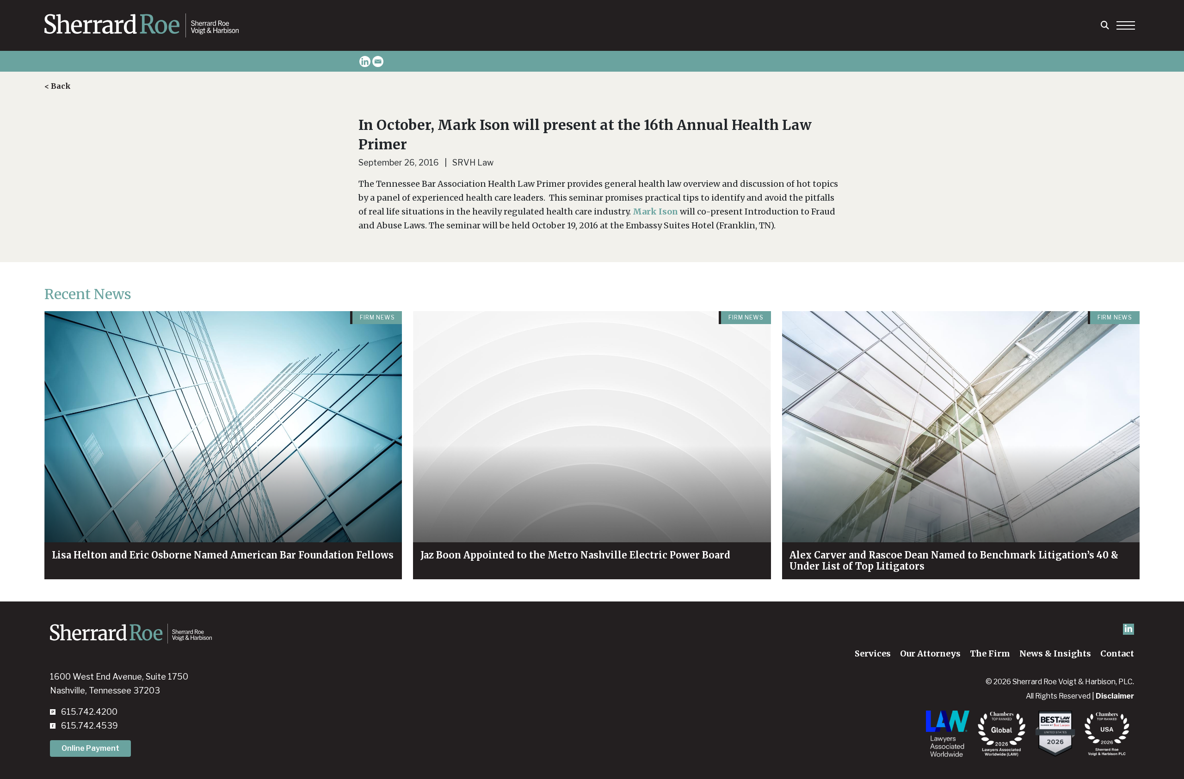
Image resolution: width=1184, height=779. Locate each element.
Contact (1117, 653)
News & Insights (1055, 653)
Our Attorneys (930, 653)
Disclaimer (1115, 696)
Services (873, 653)
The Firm (990, 653)
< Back (57, 86)
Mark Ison (655, 211)
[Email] (377, 61)
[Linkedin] (364, 61)
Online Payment (90, 748)
